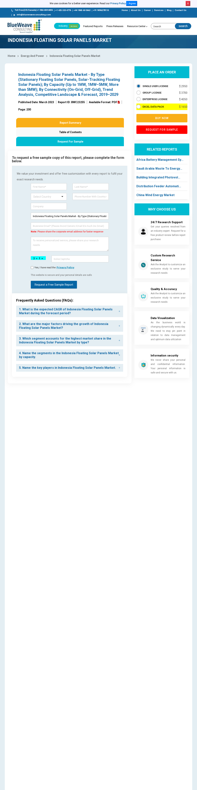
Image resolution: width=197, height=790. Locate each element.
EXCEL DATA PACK (153, 106)
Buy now (162, 118)
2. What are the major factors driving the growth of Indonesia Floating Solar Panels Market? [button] (63, 326)
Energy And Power (32, 55)
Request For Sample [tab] (70, 141)
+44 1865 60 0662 (82, 10)
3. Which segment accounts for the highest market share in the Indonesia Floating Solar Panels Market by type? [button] (65, 340)
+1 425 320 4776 (63, 10)
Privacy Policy (118, 3)
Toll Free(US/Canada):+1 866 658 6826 (34, 10)
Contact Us (180, 10)
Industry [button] (68, 25)
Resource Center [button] (136, 26)
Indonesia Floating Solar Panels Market (75, 55)
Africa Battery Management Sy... (159, 160)
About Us (136, 10)
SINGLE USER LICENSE (155, 86)
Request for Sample (162, 129)
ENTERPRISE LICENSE (155, 99)
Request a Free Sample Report (54, 284)
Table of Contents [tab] (70, 132)
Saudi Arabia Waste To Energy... (159, 168)
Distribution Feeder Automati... (158, 186)
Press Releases (114, 26)
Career (147, 10)
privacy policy (65, 267)
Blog (169, 10)
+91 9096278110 (101, 10)
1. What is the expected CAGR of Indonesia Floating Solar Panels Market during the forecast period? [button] (66, 311)
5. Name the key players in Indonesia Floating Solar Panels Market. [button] (67, 368)
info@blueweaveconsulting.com (34, 14)
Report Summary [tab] (70, 122)
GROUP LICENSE (152, 92)
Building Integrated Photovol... (158, 177)
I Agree (132, 3)
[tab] (69, 311)
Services (159, 10)
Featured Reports (93, 26)
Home (125, 10)
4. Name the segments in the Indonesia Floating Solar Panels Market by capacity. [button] (69, 355)
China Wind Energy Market (155, 195)
